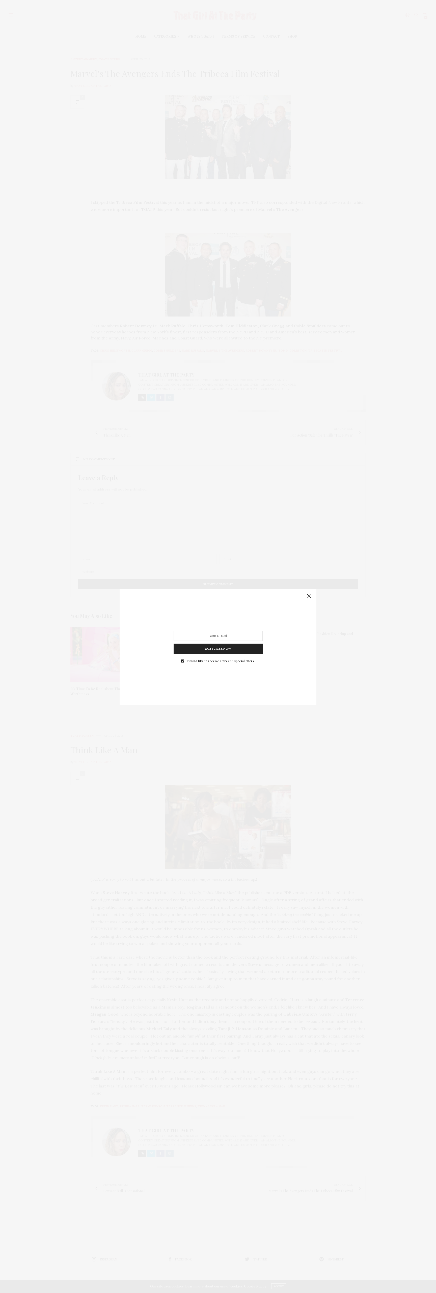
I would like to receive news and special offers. (221, 660)
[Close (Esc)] (309, 596)
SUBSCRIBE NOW (218, 648)
